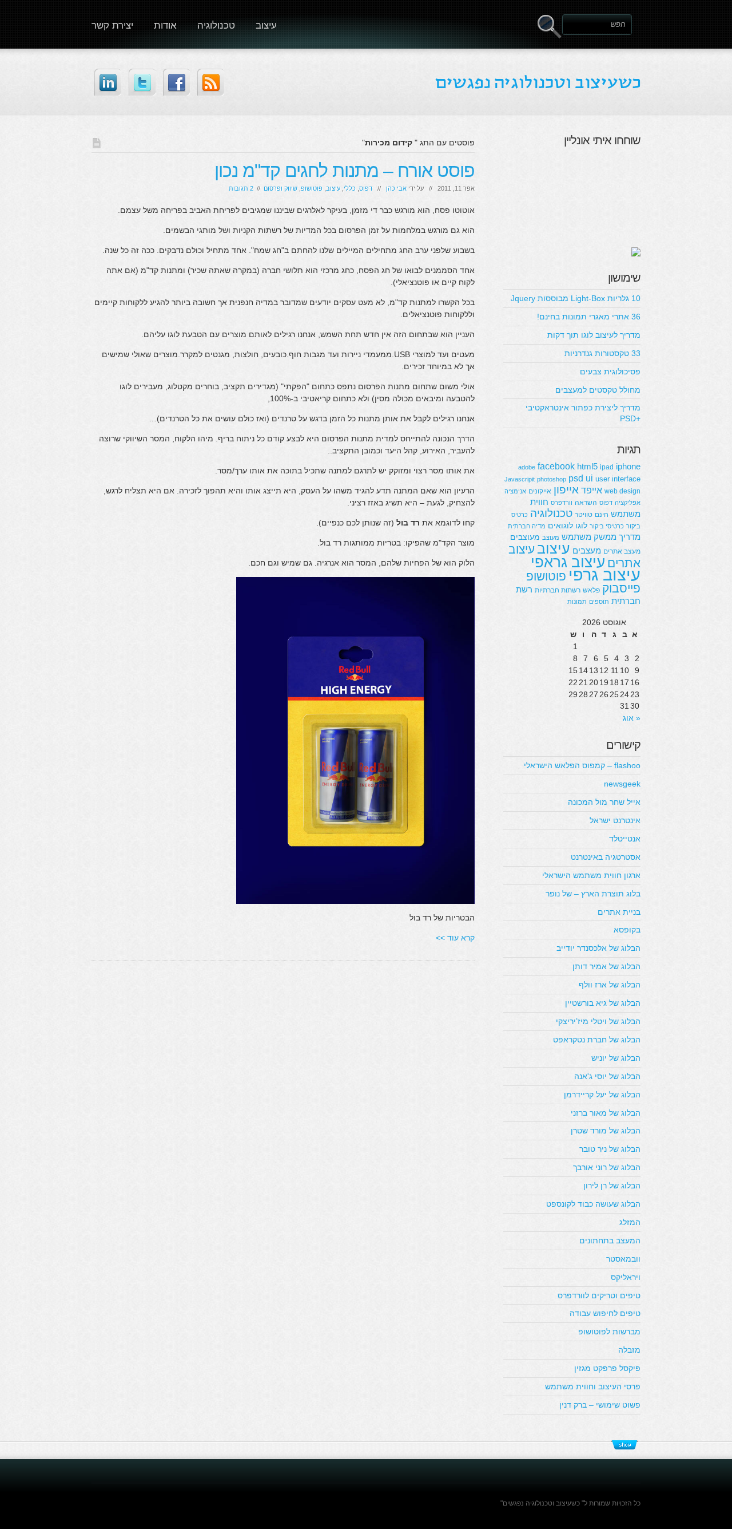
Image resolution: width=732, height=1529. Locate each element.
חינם (601, 515)
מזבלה (629, 1349)
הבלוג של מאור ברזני (605, 1112)
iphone (628, 466)
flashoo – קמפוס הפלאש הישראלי (582, 765)
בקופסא (627, 929)
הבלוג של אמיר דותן (606, 966)
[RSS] (210, 82)
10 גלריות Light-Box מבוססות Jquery (575, 298)
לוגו (581, 525)
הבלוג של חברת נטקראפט (596, 1039)
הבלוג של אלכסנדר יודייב (598, 948)
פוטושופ (312, 188)
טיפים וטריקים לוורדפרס (599, 1295)
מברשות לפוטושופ (609, 1331)
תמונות (577, 601)
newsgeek (622, 783)
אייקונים (539, 491)
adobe (526, 467)
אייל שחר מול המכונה (604, 802)
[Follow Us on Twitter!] (142, 82)
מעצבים (586, 550)
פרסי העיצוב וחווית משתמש (592, 1386)
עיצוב (266, 25)
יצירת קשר (112, 25)
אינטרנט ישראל (615, 820)
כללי (350, 188)
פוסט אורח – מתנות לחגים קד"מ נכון (344, 170)
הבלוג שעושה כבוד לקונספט (593, 1203)
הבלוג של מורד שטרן (605, 1130)
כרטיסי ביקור (607, 526)
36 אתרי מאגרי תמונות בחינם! (588, 316)
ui (589, 478)
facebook (556, 466)
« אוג (631, 717)
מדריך (629, 537)
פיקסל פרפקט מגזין (607, 1368)
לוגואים (560, 525)
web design (622, 491)
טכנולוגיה (216, 25)
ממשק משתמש (589, 537)
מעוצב (550, 537)
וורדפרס (561, 502)
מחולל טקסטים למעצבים (597, 389)
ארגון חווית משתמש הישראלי (591, 875)
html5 (587, 466)
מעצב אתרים (621, 551)
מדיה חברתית (527, 526)
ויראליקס (625, 1277)
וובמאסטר (623, 1258)
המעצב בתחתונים (609, 1240)
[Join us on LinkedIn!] (107, 82)
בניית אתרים (619, 911)
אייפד (591, 490)
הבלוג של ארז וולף (609, 984)
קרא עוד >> (455, 937)
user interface (617, 479)
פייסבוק (621, 588)
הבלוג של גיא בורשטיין (602, 1003)
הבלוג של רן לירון (611, 1185)
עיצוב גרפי (604, 574)
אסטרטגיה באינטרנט (605, 857)
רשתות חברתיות (557, 590)
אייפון (566, 490)
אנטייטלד (624, 838)
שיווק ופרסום (280, 188)
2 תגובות (241, 188)
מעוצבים (525, 537)
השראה (586, 503)
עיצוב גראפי (568, 562)
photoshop (551, 479)
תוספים (599, 601)
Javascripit (519, 479)
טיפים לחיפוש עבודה (605, 1313)
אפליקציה (627, 502)
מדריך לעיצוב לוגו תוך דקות (593, 334)
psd (575, 478)
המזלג (629, 1222)
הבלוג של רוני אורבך (606, 1167)
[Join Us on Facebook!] (176, 82)
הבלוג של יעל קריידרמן (602, 1094)
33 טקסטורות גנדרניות (602, 353)
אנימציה (515, 491)
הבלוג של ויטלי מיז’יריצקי (598, 1021)
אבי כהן (396, 188)
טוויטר (583, 515)
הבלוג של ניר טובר (609, 1148)
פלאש (591, 590)
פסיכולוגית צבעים (610, 371)
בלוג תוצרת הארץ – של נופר (593, 893)
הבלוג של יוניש (615, 1057)
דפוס (365, 188)
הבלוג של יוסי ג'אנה (607, 1076)
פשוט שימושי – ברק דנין (599, 1404)
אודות (165, 25)
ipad (607, 467)
